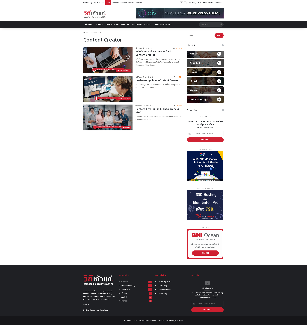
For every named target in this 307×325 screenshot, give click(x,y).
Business (99, 24)
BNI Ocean (205, 227)
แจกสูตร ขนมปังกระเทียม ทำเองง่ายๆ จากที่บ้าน (127, 3)
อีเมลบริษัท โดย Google (205, 149)
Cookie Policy (162, 286)
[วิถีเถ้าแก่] (94, 14)
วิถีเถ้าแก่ (139, 48)
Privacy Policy (162, 293)
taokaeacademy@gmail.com (98, 310)
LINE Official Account (205, 3)
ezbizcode (179, 320)
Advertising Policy (164, 282)
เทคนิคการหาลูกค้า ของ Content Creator (157, 80)
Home (89, 24)
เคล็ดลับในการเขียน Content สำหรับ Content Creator (154, 53)
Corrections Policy (164, 290)
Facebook (218, 3)
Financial (125, 24)
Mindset (147, 24)
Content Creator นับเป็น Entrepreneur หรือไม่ (157, 110)
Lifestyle (136, 24)
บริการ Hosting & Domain (205, 188)
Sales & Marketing (162, 24)
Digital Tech (111, 24)
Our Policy (192, 3)
